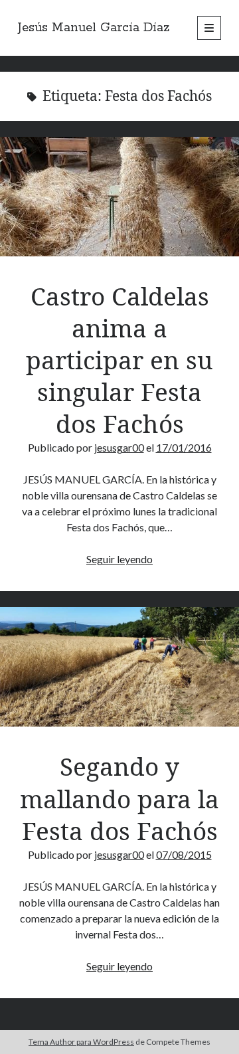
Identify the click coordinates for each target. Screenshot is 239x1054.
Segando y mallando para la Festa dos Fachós (119, 667)
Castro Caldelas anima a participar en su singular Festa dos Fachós (119, 196)
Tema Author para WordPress (81, 1042)
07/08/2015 (184, 854)
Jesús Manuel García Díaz (94, 28)
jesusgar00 (119, 447)
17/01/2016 (184, 447)
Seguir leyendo (119, 559)
